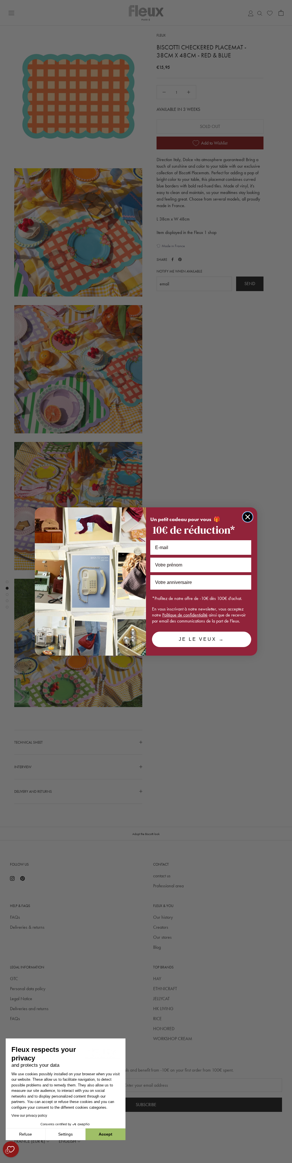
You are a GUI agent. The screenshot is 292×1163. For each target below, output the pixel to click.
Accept (105, 1134)
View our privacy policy (29, 1116)
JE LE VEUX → (201, 639)
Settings (65, 1134)
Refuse (25, 1134)
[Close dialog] (248, 517)
